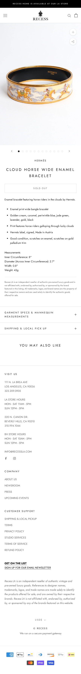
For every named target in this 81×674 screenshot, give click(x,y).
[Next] (69, 151)
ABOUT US (11, 479)
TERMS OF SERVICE (16, 544)
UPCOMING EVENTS (17, 498)
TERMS (8, 525)
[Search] (69, 15)
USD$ (39, 620)
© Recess (40, 628)
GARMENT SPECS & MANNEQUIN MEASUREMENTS (29, 314)
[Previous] (11, 151)
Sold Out (40, 188)
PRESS (8, 492)
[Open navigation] (5, 15)
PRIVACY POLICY (14, 531)
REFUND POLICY (14, 550)
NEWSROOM (12, 485)
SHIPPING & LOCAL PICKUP (21, 519)
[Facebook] (6, 458)
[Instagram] (14, 458)
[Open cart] (76, 15)
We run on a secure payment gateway (40, 633)
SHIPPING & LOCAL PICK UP (26, 328)
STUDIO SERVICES (15, 537)
